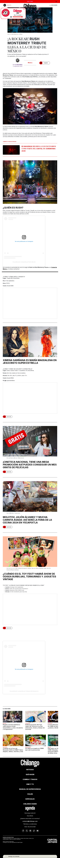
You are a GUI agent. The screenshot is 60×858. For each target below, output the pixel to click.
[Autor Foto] (17, 60)
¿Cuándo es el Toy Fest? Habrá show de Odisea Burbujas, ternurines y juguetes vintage (29, 576)
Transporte (27, 723)
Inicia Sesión (54, 5)
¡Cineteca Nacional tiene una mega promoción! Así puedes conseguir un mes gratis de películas (30, 464)
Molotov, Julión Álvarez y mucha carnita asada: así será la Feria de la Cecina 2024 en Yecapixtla (27, 520)
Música (30, 62)
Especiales (30, 799)
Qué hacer (50, 723)
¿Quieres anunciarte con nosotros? (30, 818)
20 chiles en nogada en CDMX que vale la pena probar (34, 749)
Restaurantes (28, 747)
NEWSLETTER (9, 5)
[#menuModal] (4, 5)
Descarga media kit (30, 813)
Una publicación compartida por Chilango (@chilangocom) (24, 691)
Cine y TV (30, 784)
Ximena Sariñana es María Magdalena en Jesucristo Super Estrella (30, 361)
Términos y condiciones (30, 824)
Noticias (4, 723)
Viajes (30, 794)
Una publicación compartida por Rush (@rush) (23, 262)
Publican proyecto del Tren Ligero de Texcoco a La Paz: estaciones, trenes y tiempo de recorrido (35, 727)
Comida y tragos (30, 779)
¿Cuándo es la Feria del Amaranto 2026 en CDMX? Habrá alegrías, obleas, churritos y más (13, 750)
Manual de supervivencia (30, 789)
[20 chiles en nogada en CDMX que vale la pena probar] (35, 740)
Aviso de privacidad (30, 826)
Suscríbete (30, 816)
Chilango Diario (30, 804)
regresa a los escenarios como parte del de (39, 148)
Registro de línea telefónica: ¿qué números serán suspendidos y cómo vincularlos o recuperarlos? (13, 727)
